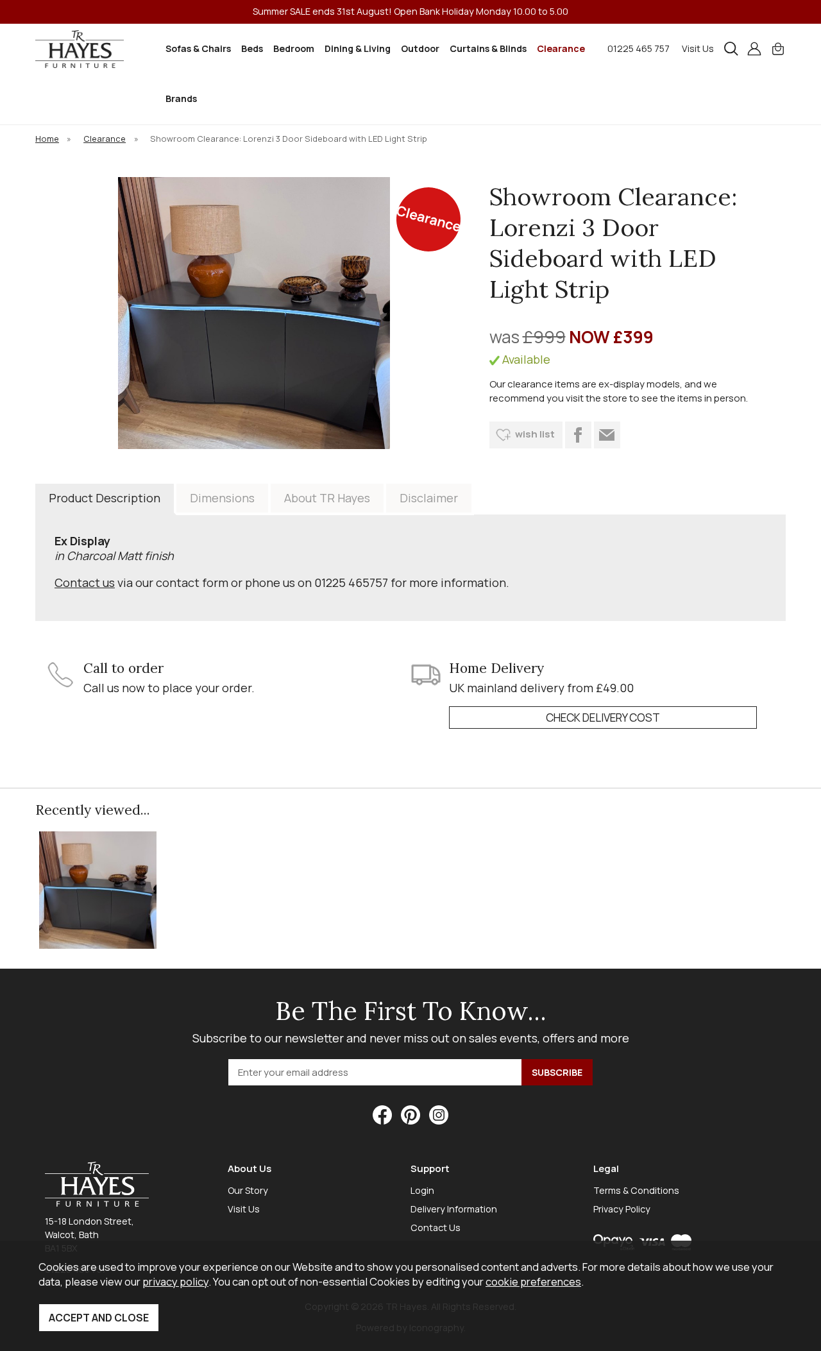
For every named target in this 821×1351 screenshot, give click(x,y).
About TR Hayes (327, 498)
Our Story (248, 1190)
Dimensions (222, 498)
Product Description (104, 498)
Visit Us (698, 48)
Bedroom (293, 48)
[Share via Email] (607, 434)
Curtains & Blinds (488, 48)
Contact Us (435, 1227)
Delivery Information (453, 1209)
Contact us (85, 582)
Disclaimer (429, 498)
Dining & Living (358, 48)
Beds (252, 48)
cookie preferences (533, 1281)
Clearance (561, 48)
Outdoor (420, 48)
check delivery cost (603, 717)
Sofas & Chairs (198, 48)
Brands (181, 98)
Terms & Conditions (636, 1190)
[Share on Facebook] (578, 434)
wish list (535, 434)
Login (422, 1190)
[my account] (754, 49)
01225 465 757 (638, 48)
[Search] (731, 49)
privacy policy (175, 1281)
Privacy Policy (621, 1209)
